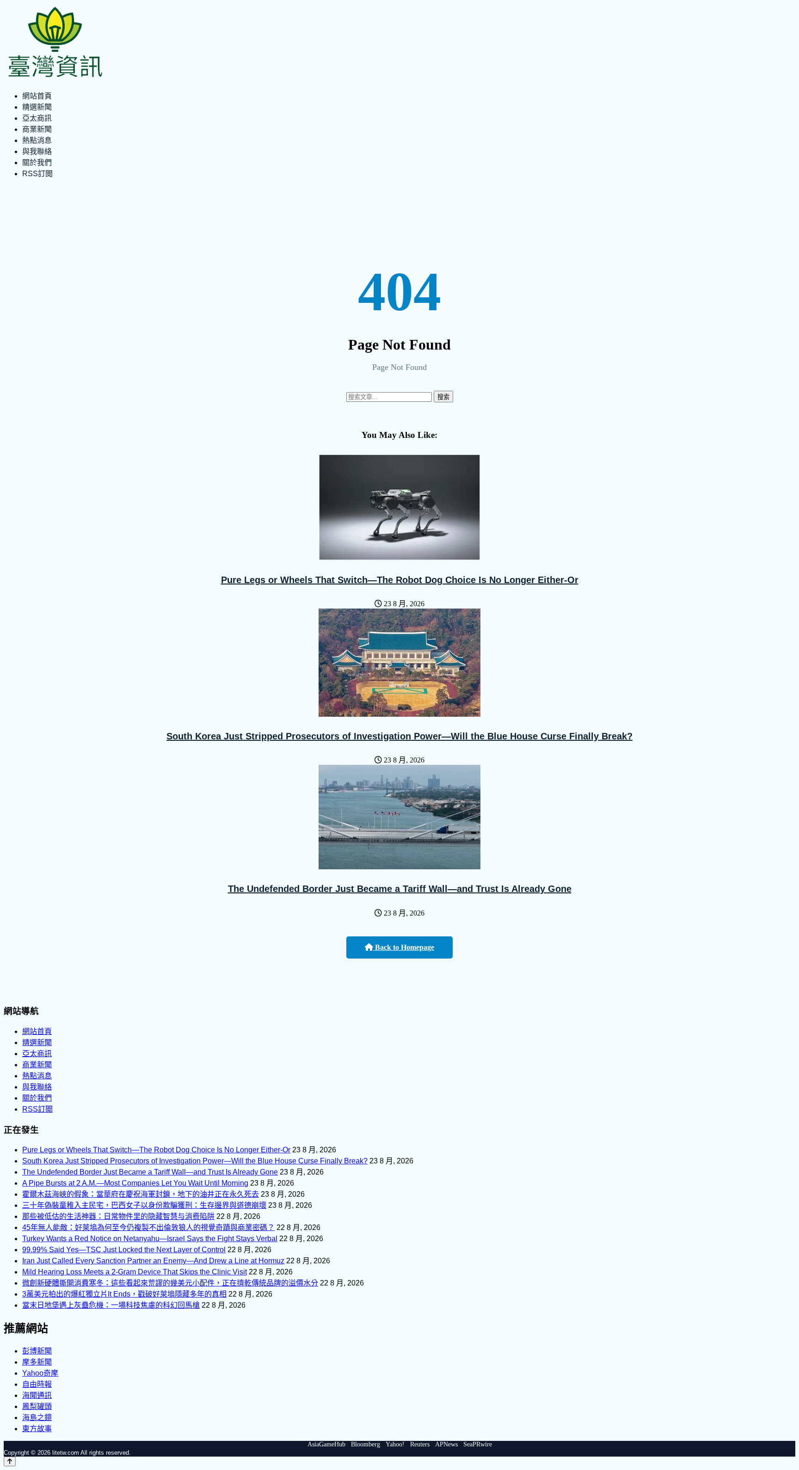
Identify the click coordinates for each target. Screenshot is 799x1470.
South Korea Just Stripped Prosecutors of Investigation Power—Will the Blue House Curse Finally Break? (399, 736)
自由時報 (37, 1384)
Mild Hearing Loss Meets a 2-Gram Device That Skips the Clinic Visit (134, 1272)
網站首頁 (37, 96)
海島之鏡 (37, 1417)
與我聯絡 (37, 151)
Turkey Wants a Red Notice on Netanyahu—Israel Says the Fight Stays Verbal (149, 1238)
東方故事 (37, 1429)
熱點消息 (37, 140)
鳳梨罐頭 (37, 1406)
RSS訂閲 (37, 174)
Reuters (420, 1444)
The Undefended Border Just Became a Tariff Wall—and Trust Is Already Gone (400, 889)
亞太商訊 (37, 118)
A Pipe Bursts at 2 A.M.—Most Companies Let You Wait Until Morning (135, 1183)
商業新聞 (37, 129)
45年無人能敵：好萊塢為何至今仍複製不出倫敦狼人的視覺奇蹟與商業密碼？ (148, 1227)
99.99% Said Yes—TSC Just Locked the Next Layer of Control (124, 1250)
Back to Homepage (403, 947)
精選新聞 (37, 107)
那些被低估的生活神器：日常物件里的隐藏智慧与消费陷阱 (118, 1216)
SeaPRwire (477, 1444)
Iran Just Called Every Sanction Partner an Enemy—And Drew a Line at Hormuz (153, 1261)
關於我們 (37, 162)
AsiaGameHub (326, 1444)
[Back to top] (10, 1461)
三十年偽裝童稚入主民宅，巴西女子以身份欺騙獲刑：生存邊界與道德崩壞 (144, 1205)
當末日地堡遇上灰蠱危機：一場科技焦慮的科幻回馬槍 (111, 1305)
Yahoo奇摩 (40, 1373)
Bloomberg (365, 1444)
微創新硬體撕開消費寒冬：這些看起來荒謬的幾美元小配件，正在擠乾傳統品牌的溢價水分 (170, 1283)
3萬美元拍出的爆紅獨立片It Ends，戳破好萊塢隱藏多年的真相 (124, 1294)
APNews (446, 1444)
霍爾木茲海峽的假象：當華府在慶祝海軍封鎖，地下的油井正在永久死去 (140, 1194)
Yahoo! (395, 1444)
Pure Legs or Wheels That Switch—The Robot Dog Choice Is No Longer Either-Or (399, 580)
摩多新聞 (37, 1362)
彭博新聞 (37, 1351)
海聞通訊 (37, 1395)
